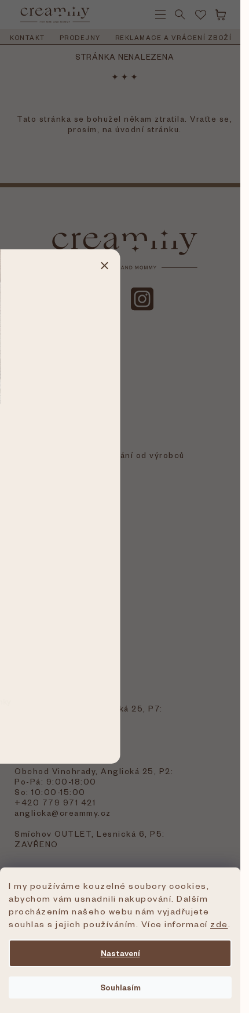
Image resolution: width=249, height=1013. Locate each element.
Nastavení (120, 953)
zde (219, 923)
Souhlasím (120, 987)
